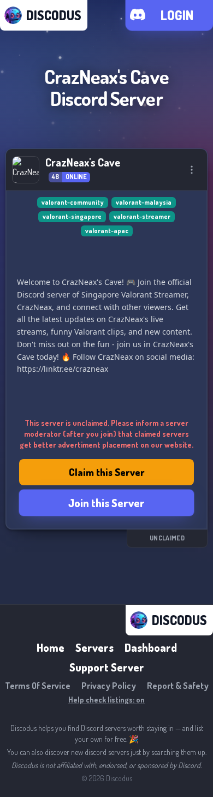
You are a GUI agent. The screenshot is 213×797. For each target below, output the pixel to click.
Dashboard (151, 647)
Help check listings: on (106, 699)
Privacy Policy (108, 685)
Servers (94, 647)
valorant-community (73, 202)
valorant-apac (106, 231)
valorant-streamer (142, 216)
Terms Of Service (37, 685)
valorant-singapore (72, 216)
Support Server (106, 667)
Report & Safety (178, 685)
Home (50, 647)
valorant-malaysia (143, 202)
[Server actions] (191, 170)
